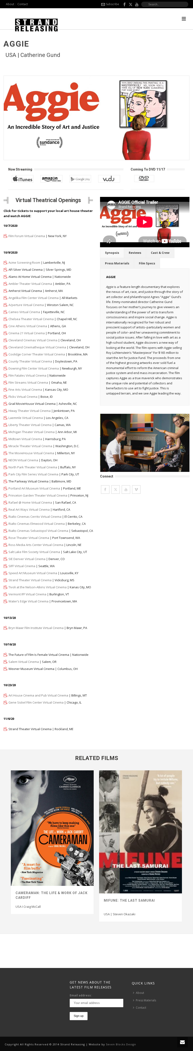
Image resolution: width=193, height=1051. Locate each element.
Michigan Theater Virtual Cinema (31, 432)
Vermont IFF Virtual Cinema (27, 594)
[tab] (112, 252)
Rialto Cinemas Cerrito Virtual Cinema (34, 516)
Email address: (81, 995)
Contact (141, 1008)
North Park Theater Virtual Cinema (32, 467)
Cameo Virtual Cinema (24, 312)
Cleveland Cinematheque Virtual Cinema (37, 347)
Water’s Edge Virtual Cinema (28, 601)
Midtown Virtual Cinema (25, 439)
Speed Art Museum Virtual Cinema (32, 573)
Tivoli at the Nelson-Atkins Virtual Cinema (37, 587)
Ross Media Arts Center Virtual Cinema (35, 545)
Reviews (135, 253)
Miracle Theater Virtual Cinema (30, 446)
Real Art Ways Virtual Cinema (29, 509)
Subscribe (112, 4)
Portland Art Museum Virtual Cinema (34, 488)
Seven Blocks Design (121, 1044)
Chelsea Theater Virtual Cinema (31, 319)
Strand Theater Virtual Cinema (30, 580)
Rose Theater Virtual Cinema (28, 538)
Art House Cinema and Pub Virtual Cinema (38, 695)
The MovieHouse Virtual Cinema (31, 453)
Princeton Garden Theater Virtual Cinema (37, 495)
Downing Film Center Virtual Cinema (33, 368)
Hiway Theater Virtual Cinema (29, 411)
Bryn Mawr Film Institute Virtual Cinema (36, 628)
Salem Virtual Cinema (23, 662)
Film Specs (147, 263)
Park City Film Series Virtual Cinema (33, 474)
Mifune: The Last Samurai (129, 900)
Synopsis (112, 253)
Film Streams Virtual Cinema (28, 382)
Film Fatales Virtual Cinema (27, 375)
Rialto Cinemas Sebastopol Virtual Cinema (38, 531)
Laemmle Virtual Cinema (25, 418)
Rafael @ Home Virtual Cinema (30, 502)
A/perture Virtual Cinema (26, 305)
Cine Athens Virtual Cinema (27, 326)
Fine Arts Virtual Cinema (25, 389)
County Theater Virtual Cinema (30, 361)
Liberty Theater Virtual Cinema (30, 425)
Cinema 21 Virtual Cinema (26, 333)
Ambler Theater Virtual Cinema (30, 284)
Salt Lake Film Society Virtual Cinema (34, 552)
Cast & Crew (160, 253)
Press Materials (117, 263)
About (140, 993)
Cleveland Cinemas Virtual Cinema (32, 340)
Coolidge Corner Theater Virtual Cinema (36, 354)
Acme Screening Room (24, 262)
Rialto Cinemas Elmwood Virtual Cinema (36, 524)
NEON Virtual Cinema (23, 460)
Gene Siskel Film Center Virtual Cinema (36, 702)
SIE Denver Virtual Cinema (26, 559)
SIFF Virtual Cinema (21, 566)
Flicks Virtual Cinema (22, 396)
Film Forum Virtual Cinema (26, 236)
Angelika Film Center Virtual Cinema (33, 298)
